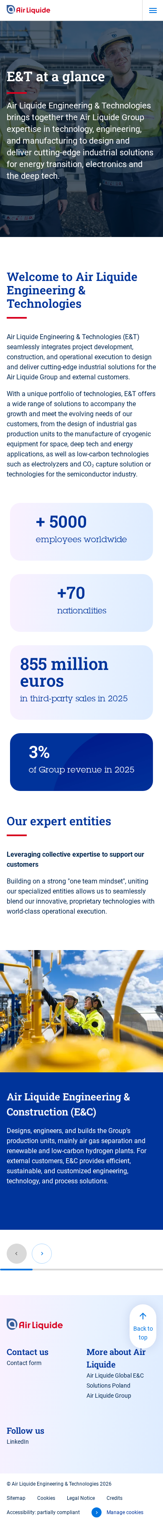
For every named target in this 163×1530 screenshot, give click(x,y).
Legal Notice (81, 1498)
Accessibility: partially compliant (43, 1512)
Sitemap (16, 1498)
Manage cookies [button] (125, 1512)
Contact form (24, 1363)
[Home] (28, 10)
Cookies (46, 1498)
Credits (114, 1498)
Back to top (143, 1333)
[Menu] (153, 10)
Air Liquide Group (109, 1395)
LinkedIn (18, 1441)
